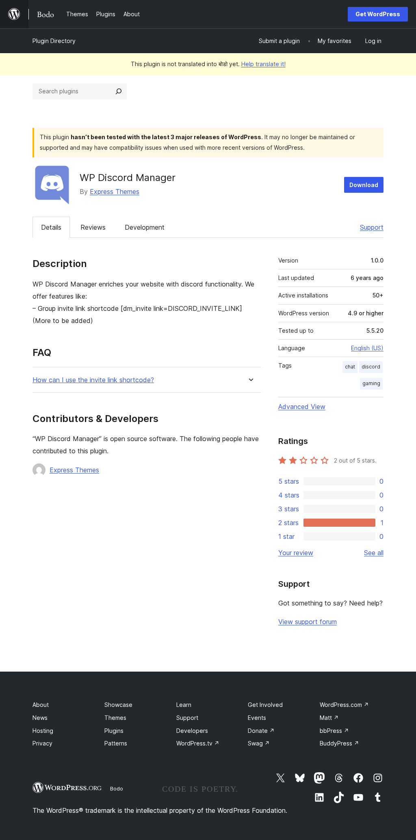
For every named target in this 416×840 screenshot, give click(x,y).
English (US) (367, 348)
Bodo (116, 788)
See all (374, 553)
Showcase (118, 704)
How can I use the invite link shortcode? (93, 380)
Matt (329, 717)
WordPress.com (344, 704)
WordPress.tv (197, 743)
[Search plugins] (118, 91)
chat (350, 367)
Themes (115, 717)
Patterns (115, 743)
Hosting (42, 730)
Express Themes (114, 191)
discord (371, 367)
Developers (192, 730)
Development (145, 227)
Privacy (42, 743)
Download (363, 184)
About (40, 704)
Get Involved (265, 704)
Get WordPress (377, 14)
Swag (259, 743)
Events (257, 717)
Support (372, 227)
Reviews (93, 227)
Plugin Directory (54, 40)
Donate (261, 730)
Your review (295, 553)
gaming (371, 383)
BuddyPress (339, 743)
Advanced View (301, 407)
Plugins (114, 730)
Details (51, 227)
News (40, 717)
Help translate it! (263, 63)
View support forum (307, 622)
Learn (183, 704)
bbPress (334, 730)
